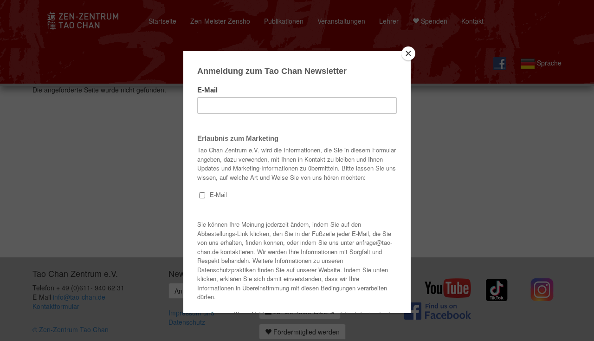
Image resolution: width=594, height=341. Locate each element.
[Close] (408, 53)
